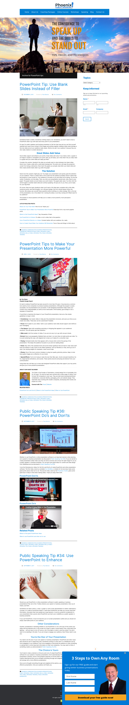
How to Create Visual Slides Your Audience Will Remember (36, 223)
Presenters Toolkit (63, 471)
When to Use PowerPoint (62, 390)
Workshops (75, 12)
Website (49, 384)
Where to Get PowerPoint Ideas (45, 390)
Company (99, 109)
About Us (34, 12)
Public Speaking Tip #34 (58, 459)
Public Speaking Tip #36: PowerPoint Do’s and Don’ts (45, 413)
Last (97, 104)
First (84, 104)
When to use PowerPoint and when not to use (33, 536)
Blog (92, 12)
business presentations (44, 229)
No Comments (58, 94)
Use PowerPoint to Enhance (27, 217)
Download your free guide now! (95, 697)
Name (86, 99)
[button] (96, 658)
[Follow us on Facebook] (60, 691)
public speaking (41, 231)
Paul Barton (45, 94)
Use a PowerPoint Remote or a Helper (31, 220)
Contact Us (100, 12)
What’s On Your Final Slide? (27, 206)
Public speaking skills (41, 544)
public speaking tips (35, 233)
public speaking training (35, 546)
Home (27, 12)
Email (44, 384)
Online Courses (62, 12)
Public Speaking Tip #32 (49, 647)
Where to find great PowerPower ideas (31, 533)
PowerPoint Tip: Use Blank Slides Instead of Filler (44, 86)
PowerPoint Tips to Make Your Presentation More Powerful (36, 209)
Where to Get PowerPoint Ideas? (29, 214)
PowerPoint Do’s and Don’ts (27, 390)
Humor (22, 544)
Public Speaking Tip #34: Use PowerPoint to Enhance (46, 557)
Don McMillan (49, 469)
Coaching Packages (47, 12)
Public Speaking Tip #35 (47, 464)
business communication (29, 229)
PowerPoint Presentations (28, 231)
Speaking (84, 12)
